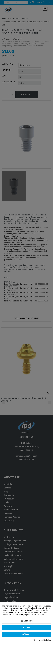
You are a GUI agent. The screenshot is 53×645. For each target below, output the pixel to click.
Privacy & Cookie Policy (42, 640)
